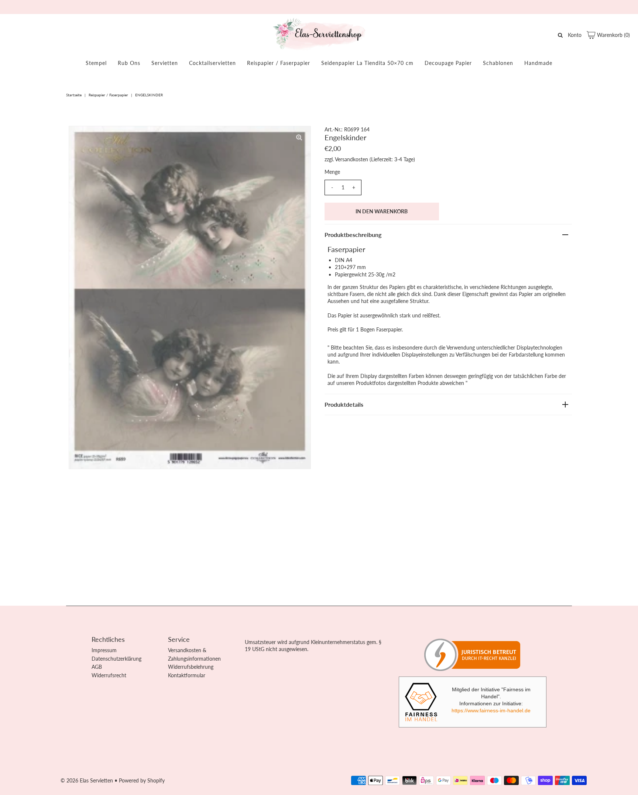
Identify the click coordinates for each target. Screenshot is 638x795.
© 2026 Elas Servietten (87, 780)
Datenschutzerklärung (116, 658)
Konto (575, 35)
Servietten (164, 63)
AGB (97, 667)
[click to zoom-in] (299, 138)
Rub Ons (129, 63)
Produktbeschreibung (353, 234)
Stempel (96, 63)
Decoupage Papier (448, 63)
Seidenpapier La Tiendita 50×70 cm (367, 63)
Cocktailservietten (212, 63)
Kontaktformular (186, 675)
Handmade (538, 63)
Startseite (74, 95)
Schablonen (498, 63)
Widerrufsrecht (109, 675)
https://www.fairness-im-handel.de (491, 710)
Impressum (104, 650)
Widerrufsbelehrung (190, 667)
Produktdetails (344, 404)
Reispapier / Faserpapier (278, 63)
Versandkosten (351, 159)
